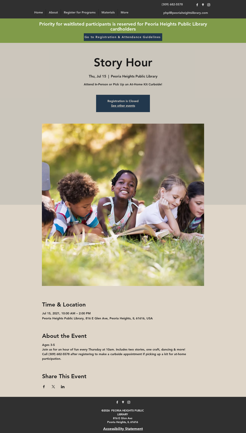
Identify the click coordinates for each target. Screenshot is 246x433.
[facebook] (197, 5)
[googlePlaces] (203, 5)
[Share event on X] (53, 386)
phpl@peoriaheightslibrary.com (185, 13)
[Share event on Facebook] (44, 386)
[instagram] (209, 5)
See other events (123, 105)
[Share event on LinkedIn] (63, 386)
